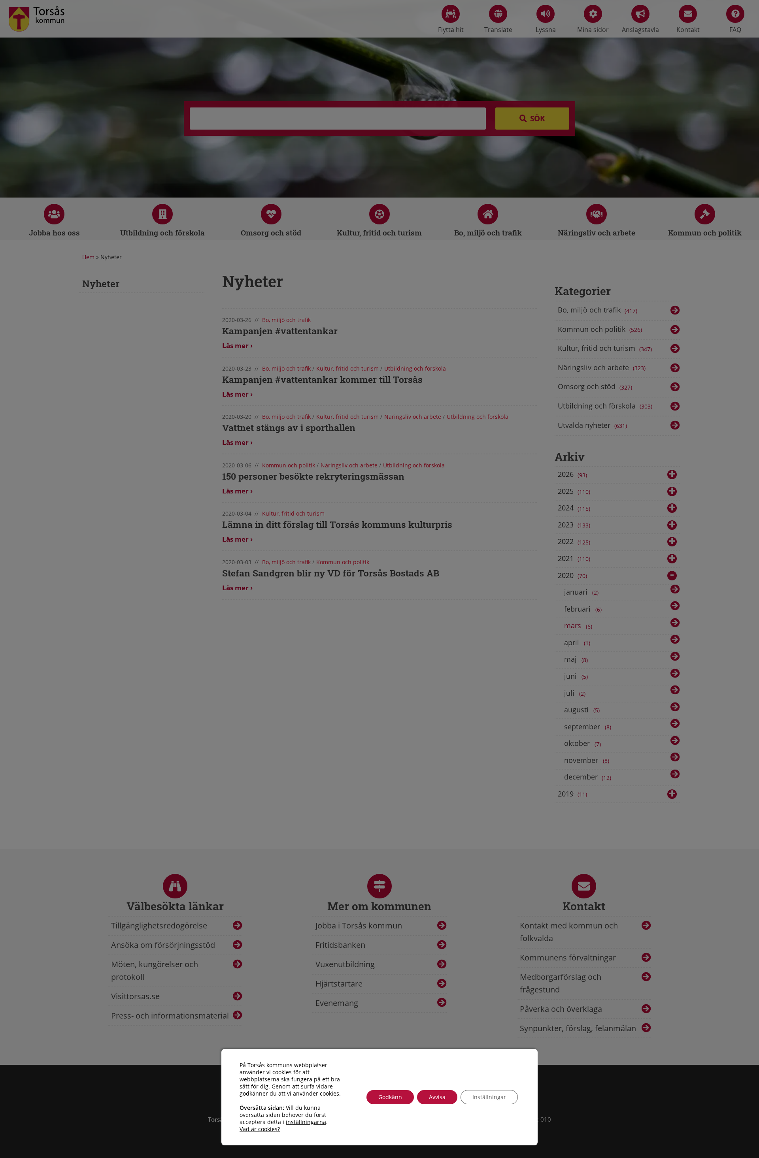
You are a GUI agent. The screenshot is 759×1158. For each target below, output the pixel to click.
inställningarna (306, 1122)
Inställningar (489, 1097)
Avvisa (437, 1097)
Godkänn (390, 1097)
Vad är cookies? (260, 1129)
